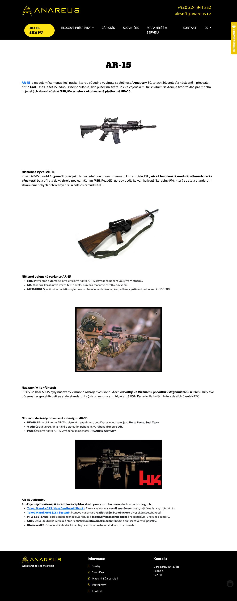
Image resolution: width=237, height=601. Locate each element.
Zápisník (108, 28)
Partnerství (99, 584)
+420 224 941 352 (194, 7)
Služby (96, 566)
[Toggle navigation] (88, 10)
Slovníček (131, 28)
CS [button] (207, 28)
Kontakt (190, 28)
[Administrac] (230, 583)
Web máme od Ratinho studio (38, 565)
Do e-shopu (36, 30)
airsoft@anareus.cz (193, 13)
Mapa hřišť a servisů (157, 30)
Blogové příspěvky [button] (76, 28)
